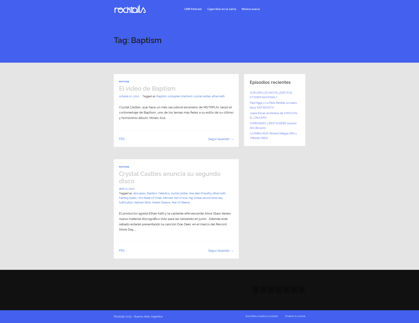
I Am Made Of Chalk (150, 197)
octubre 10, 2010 (129, 96)
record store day (212, 197)
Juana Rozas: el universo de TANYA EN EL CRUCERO (273, 115)
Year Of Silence (181, 202)
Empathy (206, 193)
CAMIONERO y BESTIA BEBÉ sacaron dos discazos (273, 125)
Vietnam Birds (142, 202)
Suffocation (126, 202)
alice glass (139, 193)
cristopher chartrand (180, 96)
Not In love (180, 197)
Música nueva (251, 9)
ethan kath (218, 96)
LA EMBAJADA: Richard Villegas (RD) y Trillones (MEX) (273, 136)
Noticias (124, 81)
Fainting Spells (128, 197)
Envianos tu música (295, 316)
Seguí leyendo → (221, 139)
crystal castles (202, 96)
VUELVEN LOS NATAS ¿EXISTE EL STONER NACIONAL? (271, 95)
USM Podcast (193, 9)
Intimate (168, 197)
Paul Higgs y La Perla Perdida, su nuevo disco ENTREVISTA (273, 105)
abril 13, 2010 (127, 188)
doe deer (194, 193)
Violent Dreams (161, 202)
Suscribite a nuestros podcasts (262, 316)
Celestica (163, 193)
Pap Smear (195, 197)
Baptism (161, 96)
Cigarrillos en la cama (221, 9)
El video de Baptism (147, 88)
